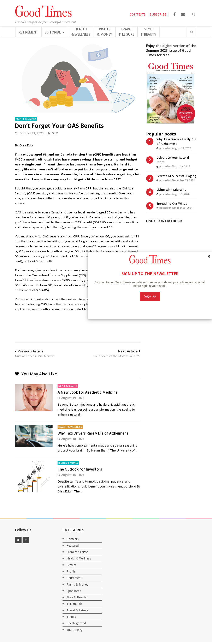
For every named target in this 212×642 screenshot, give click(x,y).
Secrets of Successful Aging (176, 176)
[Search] (192, 32)
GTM (55, 133)
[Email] (183, 14)
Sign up (150, 296)
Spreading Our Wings (172, 203)
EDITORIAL (53, 32)
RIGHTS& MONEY (104, 32)
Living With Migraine (171, 190)
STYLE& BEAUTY (148, 32)
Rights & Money (26, 118)
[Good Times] (43, 16)
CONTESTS (138, 14)
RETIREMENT (28, 32)
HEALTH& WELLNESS (80, 32)
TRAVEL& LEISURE (126, 32)
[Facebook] (174, 14)
